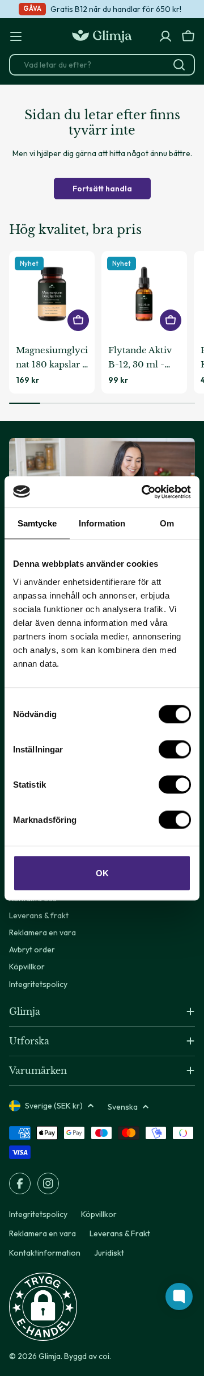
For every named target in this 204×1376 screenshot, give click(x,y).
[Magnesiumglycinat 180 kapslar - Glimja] (52, 294)
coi (104, 1356)
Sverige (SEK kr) (54, 1106)
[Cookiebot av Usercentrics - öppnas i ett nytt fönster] (144, 491)
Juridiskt (109, 1253)
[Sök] (179, 65)
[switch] (175, 749)
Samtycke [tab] (37, 523)
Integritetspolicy (38, 1214)
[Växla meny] (16, 36)
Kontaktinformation (44, 1253)
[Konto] (165, 36)
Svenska (123, 1107)
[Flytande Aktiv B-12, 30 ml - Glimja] (144, 294)
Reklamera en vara (42, 1233)
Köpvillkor (99, 1214)
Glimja (50, 1356)
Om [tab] (167, 523)
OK (102, 872)
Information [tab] (102, 523)
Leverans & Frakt (120, 1233)
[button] (43, 1307)
